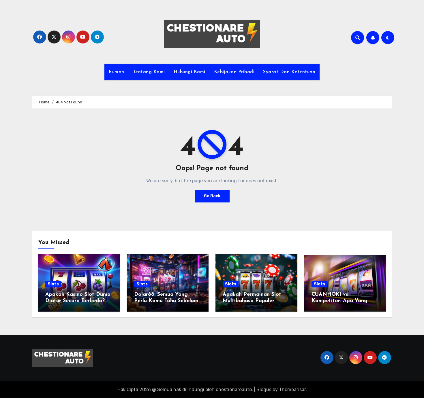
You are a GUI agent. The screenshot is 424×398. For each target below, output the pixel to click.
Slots (53, 284)
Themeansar (292, 389)
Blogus (263, 389)
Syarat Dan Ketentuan (289, 72)
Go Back (212, 196)
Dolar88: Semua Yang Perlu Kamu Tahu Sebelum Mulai (166, 301)
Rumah (116, 72)
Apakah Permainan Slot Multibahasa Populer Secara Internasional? (252, 301)
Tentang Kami (149, 72)
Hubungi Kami (189, 72)
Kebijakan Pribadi (234, 72)
